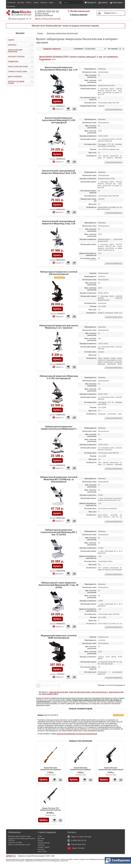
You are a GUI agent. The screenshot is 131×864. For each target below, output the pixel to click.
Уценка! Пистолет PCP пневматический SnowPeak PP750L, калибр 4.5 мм (50, 810)
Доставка (20, 2)
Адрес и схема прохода (81, 837)
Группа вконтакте (78, 844)
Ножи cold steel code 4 (50, 694)
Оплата (28, 2)
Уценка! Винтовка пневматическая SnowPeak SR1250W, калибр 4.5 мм (50, 769)
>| (58, 685)
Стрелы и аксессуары (17, 71)
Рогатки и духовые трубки (16, 82)
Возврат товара (43, 847)
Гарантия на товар (15, 842)
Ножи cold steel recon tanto (58, 692)
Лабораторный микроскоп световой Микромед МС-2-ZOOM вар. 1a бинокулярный (58, 479)
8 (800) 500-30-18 (78, 840)
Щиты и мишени (15, 76)
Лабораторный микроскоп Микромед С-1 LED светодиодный (59, 377)
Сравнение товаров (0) (51, 49)
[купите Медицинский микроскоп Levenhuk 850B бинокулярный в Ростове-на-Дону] (57, 652)
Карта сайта (42, 851)
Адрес (51, 2)
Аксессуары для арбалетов (15, 51)
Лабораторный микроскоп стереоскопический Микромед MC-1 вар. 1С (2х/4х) (58, 532)
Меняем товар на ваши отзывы (19, 836)
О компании (11, 2)
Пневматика (13, 62)
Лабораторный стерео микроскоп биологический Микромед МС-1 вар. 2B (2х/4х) (59, 585)
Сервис (36, 2)
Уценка (11, 40)
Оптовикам (11, 6)
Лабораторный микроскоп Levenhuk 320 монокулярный (58, 273)
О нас (40, 836)
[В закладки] (54, 779)
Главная (40, 33)
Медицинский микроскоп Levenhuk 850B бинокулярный (59, 636)
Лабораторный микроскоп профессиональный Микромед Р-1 (59, 427)
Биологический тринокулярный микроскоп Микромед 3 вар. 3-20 (58, 222)
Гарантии (43, 2)
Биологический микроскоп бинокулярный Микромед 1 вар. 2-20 (58, 68)
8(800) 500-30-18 (48, 11)
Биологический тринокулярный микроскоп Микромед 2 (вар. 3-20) (58, 172)
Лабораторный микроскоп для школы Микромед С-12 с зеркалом (58, 326)
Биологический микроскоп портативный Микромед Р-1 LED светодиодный (58, 120)
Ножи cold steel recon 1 (99, 692)
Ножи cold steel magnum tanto (79, 692)
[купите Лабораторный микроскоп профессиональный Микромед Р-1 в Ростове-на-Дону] (57, 443)
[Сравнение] (60, 779)
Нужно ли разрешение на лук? (19, 845)
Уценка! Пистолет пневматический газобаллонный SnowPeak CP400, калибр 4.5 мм (110, 769)
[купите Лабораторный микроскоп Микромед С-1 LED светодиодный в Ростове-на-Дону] (57, 392)
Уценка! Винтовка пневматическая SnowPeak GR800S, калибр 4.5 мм (80, 769)
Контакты (41, 849)
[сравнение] (74, 108)
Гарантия (41, 845)
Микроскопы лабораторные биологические (62, 33)
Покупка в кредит (44, 843)
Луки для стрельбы (16, 57)
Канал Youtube (78, 848)
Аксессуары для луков (18, 66)
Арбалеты (12, 45)
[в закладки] (68, 108)
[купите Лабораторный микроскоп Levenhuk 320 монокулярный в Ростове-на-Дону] (57, 291)
